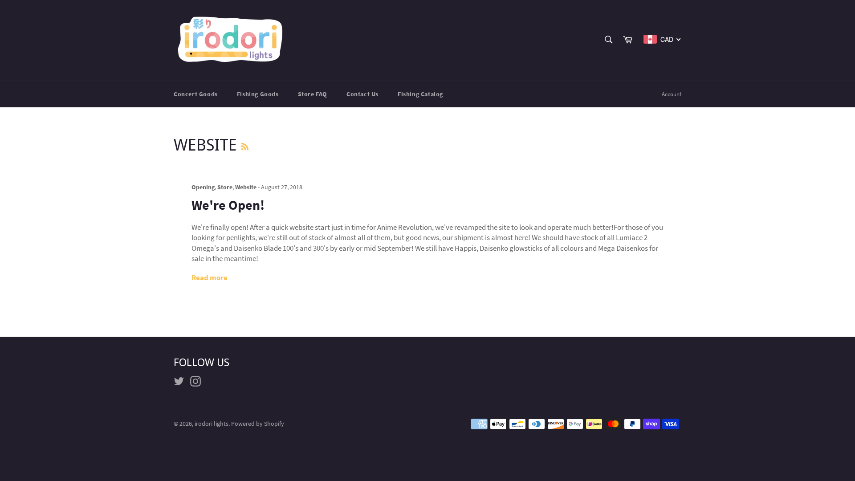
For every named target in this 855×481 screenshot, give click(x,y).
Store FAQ (312, 94)
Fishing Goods (258, 94)
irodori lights (211, 424)
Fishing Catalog (420, 94)
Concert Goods (196, 94)
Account (671, 94)
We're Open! (228, 204)
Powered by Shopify (257, 424)
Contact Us (362, 94)
